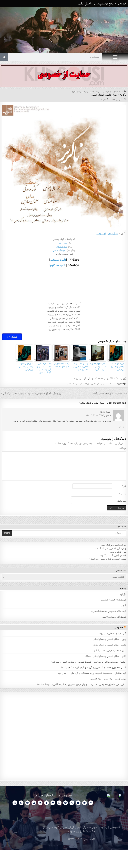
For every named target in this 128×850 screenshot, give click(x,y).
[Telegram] (65, 802)
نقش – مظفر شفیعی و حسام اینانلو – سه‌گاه (106, 656)
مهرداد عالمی (96, 91)
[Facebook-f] (90, 802)
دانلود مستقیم (58, 260)
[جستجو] (4, 57)
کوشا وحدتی (107, 91)
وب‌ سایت (121, 501)
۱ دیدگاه (103, 99)
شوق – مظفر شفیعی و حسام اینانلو (110, 651)
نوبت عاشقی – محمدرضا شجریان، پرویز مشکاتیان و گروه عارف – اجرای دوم (92, 673)
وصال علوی (76, 91)
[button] (115, 57)
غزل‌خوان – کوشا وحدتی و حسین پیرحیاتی (117, 366)
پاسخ (121, 426)
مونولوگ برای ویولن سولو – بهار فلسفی (108, 679)
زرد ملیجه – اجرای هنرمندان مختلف (61, 365)
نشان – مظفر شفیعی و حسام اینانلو (109, 645)
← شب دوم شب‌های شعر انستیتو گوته (110, 393)
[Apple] (46, 802)
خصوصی (118, 627)
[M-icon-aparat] (21, 802)
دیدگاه (122, 449)
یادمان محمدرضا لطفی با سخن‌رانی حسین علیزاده (80, 366)
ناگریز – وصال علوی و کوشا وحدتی (109, 95)
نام (124, 486)
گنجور (123, 606)
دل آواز (123, 594)
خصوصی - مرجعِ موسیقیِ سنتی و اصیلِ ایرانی (102, 4)
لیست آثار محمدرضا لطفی (114, 617)
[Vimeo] (34, 802)
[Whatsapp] (59, 802)
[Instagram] (72, 802)
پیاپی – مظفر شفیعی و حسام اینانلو (110, 639)
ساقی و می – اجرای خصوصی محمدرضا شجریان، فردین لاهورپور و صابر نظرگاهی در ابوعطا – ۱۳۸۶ (81, 684)
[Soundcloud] (40, 802)
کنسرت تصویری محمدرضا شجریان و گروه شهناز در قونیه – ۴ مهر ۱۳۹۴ (93, 667)
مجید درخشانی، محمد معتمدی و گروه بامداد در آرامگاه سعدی (44, 368)
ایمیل (122, 494)
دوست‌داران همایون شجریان (113, 600)
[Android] (52, 802)
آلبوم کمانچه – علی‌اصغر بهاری (112, 634)
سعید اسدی (118, 91)
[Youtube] (78, 802)
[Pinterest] (27, 802)
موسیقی (85, 91)
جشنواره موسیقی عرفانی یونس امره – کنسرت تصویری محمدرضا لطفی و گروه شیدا (88, 662)
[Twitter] (84, 802)
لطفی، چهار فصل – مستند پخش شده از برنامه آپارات (98, 366)
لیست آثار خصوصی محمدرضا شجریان (108, 611)
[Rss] (14, 802)
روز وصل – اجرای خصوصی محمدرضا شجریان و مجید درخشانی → (30, 393)
